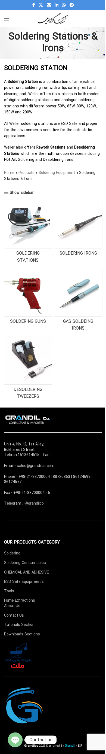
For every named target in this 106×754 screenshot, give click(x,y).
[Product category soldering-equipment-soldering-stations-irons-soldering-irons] (78, 229)
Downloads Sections (22, 634)
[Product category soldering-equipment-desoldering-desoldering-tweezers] (28, 369)
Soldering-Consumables (25, 563)
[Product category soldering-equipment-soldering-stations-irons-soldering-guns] (28, 298)
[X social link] (41, 5)
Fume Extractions (19, 601)
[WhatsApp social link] (64, 5)
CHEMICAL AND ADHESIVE (26, 572)
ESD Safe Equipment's (24, 582)
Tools (9, 591)
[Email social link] (49, 5)
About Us (12, 606)
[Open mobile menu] (6, 18)
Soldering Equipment (57, 173)
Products (26, 173)
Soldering (12, 553)
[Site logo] (53, 18)
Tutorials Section (19, 625)
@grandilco (34, 503)
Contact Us (14, 616)
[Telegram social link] (72, 5)
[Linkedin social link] (56, 5)
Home (9, 173)
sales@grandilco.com (35, 466)
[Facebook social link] (33, 5)
